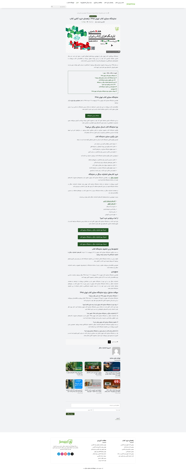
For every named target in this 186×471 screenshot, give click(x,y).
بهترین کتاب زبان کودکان (129, 447)
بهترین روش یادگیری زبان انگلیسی (99, 447)
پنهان (104, 73)
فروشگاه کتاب (70, 3)
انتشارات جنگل (114, 178)
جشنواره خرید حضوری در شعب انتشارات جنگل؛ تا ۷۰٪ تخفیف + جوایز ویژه (93, 390)
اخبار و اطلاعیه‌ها (102, 13)
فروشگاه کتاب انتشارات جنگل (90, 468)
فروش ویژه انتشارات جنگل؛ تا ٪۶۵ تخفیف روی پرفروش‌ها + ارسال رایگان (112, 390)
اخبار (77, 3)
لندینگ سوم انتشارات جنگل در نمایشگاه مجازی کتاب (93, 244)
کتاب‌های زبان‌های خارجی (109, 201)
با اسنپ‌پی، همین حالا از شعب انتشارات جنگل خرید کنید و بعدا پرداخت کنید (74, 390)
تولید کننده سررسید (102, 460)
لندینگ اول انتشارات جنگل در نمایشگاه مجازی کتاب (93, 230)
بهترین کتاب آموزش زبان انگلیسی (127, 445)
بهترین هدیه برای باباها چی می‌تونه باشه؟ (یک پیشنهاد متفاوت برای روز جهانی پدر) (112, 374)
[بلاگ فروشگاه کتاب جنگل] (131, 4)
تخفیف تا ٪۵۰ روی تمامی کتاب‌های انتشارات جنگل (94, 373)
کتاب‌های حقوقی (112, 204)
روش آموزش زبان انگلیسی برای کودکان (98, 449)
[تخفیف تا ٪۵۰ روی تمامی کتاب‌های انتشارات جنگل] (93, 366)
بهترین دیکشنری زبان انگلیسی (128, 449)
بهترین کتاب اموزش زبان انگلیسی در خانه (125, 454)
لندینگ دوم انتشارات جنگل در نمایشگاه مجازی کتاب (93, 237)
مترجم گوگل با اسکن (102, 458)
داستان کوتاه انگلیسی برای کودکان (99, 454)
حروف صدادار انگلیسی (101, 456)
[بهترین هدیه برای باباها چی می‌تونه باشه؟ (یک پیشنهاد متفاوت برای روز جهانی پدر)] (112, 366)
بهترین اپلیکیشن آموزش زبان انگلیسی (98, 445)
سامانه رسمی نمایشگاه (93, 116)
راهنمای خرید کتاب (108, 3)
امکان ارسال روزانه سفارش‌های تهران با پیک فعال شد (74, 373)
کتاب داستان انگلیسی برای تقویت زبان (126, 456)
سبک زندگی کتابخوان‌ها (86, 3)
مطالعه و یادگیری (98, 3)
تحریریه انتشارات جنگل (99, 22)
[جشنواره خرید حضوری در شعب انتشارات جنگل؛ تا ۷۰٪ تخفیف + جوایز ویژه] (93, 384)
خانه (107, 13)
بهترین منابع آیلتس (130, 451)
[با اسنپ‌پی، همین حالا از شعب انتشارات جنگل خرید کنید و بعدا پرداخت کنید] (74, 384)
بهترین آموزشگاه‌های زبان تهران (100, 451)
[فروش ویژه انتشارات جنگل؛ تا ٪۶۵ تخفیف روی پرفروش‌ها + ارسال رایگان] (112, 384)
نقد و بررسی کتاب (119, 3)
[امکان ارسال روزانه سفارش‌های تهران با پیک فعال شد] (74, 366)
